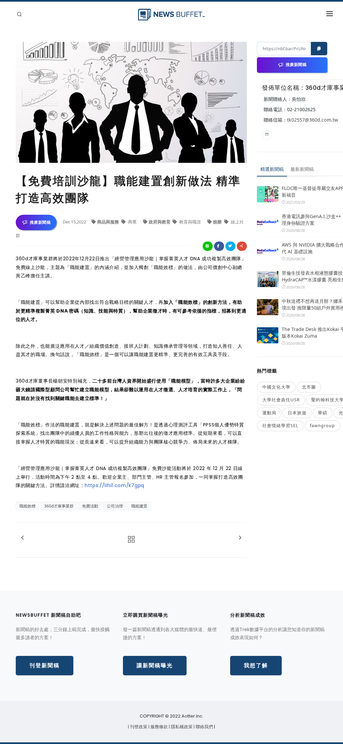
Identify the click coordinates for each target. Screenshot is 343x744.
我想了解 (256, 665)
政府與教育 (160, 222)
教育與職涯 (190, 222)
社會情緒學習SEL (280, 425)
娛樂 (218, 222)
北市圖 (309, 387)
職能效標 (27, 506)
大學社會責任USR (281, 400)
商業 (132, 222)
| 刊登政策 (138, 727)
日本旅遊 (297, 413)
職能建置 (139, 506)
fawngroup (322, 425)
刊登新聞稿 (44, 665)
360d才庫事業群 (59, 506)
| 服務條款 (158, 727)
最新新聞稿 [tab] (302, 169)
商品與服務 (108, 222)
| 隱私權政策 (181, 727)
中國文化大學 (276, 387)
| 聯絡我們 (204, 727)
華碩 (322, 413)
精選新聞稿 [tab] (272, 169)
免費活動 (90, 506)
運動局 (269, 413)
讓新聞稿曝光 (155, 665)
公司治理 (115, 506)
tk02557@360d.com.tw (312, 120)
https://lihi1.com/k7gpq (114, 485)
